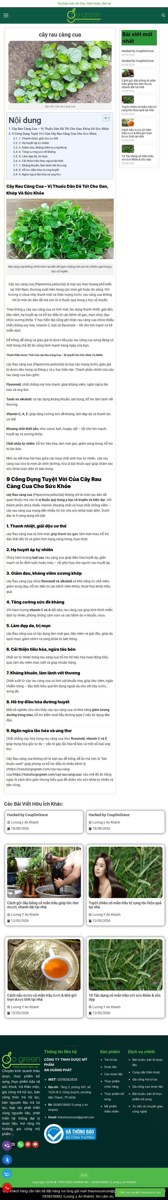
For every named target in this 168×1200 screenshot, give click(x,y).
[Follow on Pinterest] (28, 1144)
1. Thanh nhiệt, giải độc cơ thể (38, 138)
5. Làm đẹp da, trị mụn (33, 156)
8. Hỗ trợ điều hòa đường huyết (39, 170)
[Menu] (6, 15)
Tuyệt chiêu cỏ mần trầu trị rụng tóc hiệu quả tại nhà (139, 108)
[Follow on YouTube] (35, 1144)
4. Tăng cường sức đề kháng (37, 151)
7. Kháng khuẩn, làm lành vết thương (42, 165)
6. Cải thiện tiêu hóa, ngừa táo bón (41, 160)
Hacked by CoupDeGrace (138, 51)
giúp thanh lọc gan (64, 534)
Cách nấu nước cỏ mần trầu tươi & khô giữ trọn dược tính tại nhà (137, 133)
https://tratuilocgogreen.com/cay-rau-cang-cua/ (47, 774)
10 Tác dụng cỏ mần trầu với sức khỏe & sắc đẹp (137, 157)
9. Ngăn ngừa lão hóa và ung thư (40, 174)
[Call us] (20, 1144)
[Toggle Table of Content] (104, 117)
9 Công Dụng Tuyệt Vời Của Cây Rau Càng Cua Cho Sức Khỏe (54, 134)
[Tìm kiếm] (163, 15)
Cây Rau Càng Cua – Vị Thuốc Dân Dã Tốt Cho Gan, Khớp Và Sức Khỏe (60, 129)
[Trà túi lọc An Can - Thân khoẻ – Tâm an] (84, 15)
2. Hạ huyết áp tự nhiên (34, 143)
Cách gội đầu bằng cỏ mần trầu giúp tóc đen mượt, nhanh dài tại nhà (139, 84)
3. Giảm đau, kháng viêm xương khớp (43, 147)
